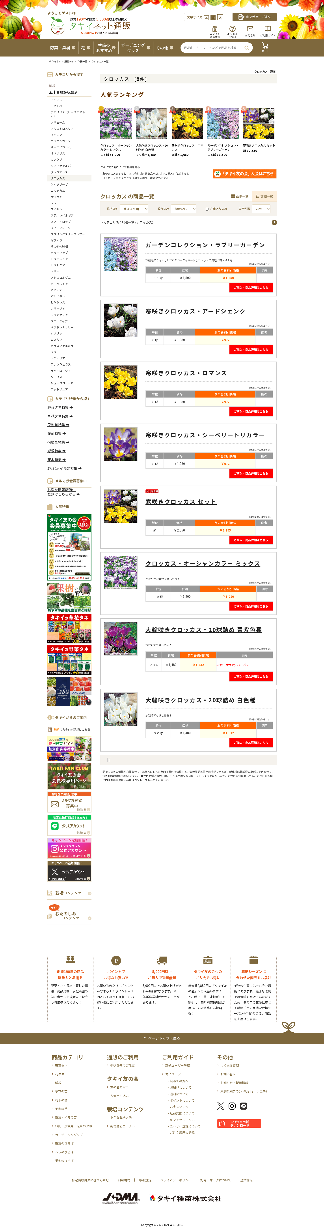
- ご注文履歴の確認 (181, 1132)
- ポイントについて (181, 1100)
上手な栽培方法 (121, 1117)
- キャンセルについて (183, 1120)
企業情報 (246, 1180)
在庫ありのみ (218, 209)
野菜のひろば (64, 1143)
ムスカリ (56, 339)
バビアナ (56, 290)
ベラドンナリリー (62, 327)
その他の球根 (59, 246)
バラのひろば (64, 1152)
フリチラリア (59, 315)
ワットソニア (59, 389)
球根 (52, 85)
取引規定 (145, 1180)
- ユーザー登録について (184, 1126)
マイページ (173, 1074)
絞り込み (163, 209)
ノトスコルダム (61, 277)
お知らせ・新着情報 (234, 1082)
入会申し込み (119, 1095)
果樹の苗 (61, 1108)
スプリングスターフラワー (68, 234)
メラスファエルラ (62, 346)
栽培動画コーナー (122, 1126)
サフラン (56, 197)
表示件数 (244, 209)
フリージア (58, 308)
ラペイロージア (61, 371)
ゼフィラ (56, 240)
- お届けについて (180, 1087)
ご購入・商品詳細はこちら (251, 287)
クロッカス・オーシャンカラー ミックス (116, 147)
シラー (55, 203)
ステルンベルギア (62, 215)
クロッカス (58, 178)
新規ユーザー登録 (177, 1065)
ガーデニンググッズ (69, 1135)
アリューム (58, 122)
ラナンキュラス (61, 364)
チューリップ (59, 253)
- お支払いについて (181, 1107)
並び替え (112, 209)
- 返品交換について (181, 1113)
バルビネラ (58, 296)
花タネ (59, 1074)
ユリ (53, 352)
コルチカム (58, 190)
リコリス (56, 377)
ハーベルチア (59, 284)
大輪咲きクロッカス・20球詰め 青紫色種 (203, 629)
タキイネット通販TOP (61, 61)
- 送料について (178, 1094)
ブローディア (59, 321)
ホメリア (56, 333)
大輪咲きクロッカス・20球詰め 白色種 (152, 147)
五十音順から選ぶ (63, 92)
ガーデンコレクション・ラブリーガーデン (223, 147)
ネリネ (55, 271)
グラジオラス (59, 172)
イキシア (56, 135)
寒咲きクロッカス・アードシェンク (195, 311)
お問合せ (250, 35)
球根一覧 (82, 61)
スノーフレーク (61, 228)
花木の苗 (61, 1100)
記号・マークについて (215, 1180)
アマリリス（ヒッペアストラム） (69, 114)
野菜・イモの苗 (66, 1117)
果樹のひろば (64, 1160)
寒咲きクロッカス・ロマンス (187, 147)
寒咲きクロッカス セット (259, 145)
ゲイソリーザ (59, 184)
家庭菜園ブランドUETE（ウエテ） (244, 1091)
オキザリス (58, 153)
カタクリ (56, 159)
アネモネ (56, 106)
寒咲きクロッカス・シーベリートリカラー (205, 435)
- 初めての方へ (178, 1081)
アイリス (56, 100)
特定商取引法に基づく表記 (90, 1180)
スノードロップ (61, 222)
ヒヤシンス (58, 302)
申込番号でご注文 (122, 1065)
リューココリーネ (62, 383)
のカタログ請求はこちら (72, 729)
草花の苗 (61, 1091)
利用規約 (124, 1180)
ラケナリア (58, 358)
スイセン (56, 209)
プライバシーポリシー (175, 1180)
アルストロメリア (62, 128)
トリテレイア (59, 259)
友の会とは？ (119, 1087)
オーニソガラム (61, 147)
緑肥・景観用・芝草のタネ (73, 1126)
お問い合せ (228, 1074)
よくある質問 (229, 1065)
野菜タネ (61, 1065)
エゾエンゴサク (61, 141)
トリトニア (58, 265)
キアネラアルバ (61, 166)
